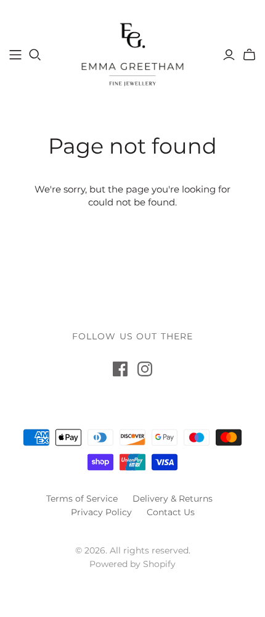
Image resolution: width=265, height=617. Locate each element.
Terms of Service (82, 498)
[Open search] (35, 55)
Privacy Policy (101, 512)
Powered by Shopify (132, 563)
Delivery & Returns (172, 498)
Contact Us (171, 512)
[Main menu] (15, 55)
